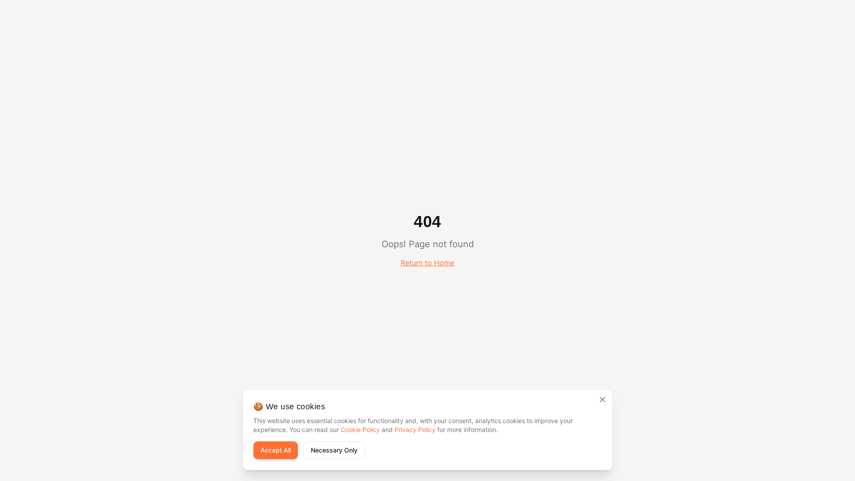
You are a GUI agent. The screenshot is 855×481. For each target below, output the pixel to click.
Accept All (276, 450)
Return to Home (427, 262)
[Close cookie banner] (602, 399)
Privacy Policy (415, 429)
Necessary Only (334, 450)
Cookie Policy (360, 429)
